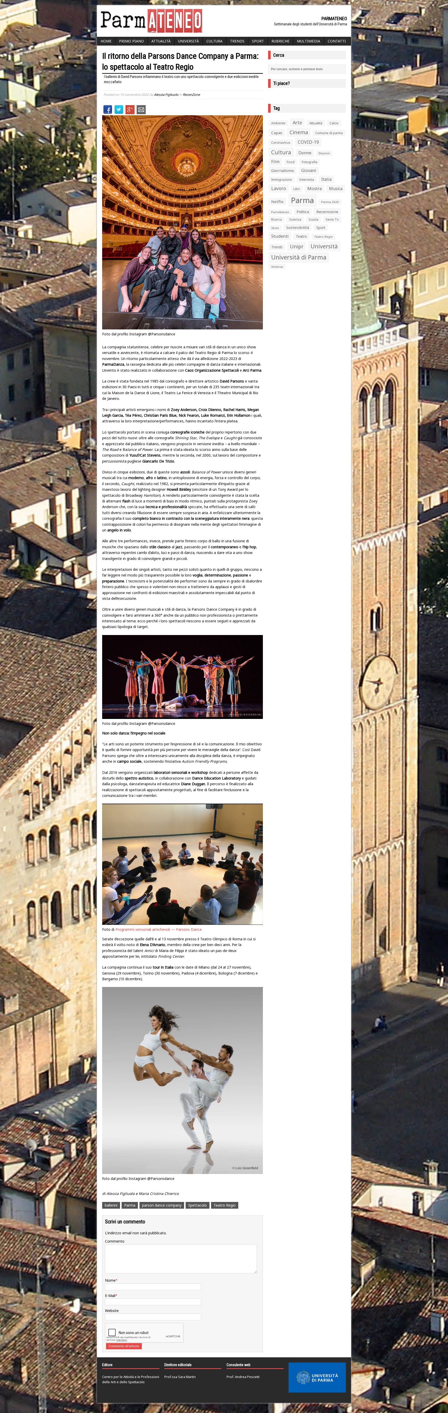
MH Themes (153, 1405)
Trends (237, 41)
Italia (326, 179)
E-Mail (110, 1295)
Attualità (161, 41)
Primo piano (131, 41)
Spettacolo (197, 1205)
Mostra (314, 188)
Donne (304, 153)
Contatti (337, 41)
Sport (258, 41)
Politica (303, 211)
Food (291, 162)
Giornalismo (282, 170)
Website (112, 1310)
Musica (335, 188)
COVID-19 (308, 142)
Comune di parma (329, 133)
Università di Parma (298, 257)
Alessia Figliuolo (166, 94)
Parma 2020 (330, 202)
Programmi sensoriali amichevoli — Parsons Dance (158, 929)
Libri (296, 189)
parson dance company (161, 1205)
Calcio (334, 123)
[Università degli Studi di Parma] (317, 1377)
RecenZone (191, 94)
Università (188, 41)
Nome (110, 1280)
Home (106, 41)
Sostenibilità (297, 227)
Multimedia (308, 41)
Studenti (280, 236)
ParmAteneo (280, 212)
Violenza (277, 267)
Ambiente (278, 123)
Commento (114, 1241)
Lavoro (278, 188)
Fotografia (309, 162)
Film (275, 161)
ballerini (111, 1205)
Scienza (295, 219)
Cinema (299, 132)
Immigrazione (281, 179)
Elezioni (324, 153)
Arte (297, 122)
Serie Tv (332, 219)
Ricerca (276, 219)
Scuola (313, 219)
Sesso (275, 228)
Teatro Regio (225, 1205)
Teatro (301, 236)
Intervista (306, 179)
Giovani (308, 170)
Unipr (296, 246)
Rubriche (280, 41)
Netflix (277, 201)
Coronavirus (280, 142)
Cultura (214, 41)
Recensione (327, 211)
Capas (276, 132)
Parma (129, 1205)
